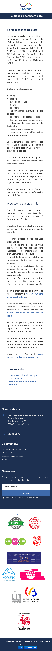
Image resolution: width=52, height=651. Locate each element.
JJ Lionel (13, 384)
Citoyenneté (15, 378)
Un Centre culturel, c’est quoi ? (24, 375)
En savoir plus (31, 647)
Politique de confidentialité (22, 381)
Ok (21, 647)
